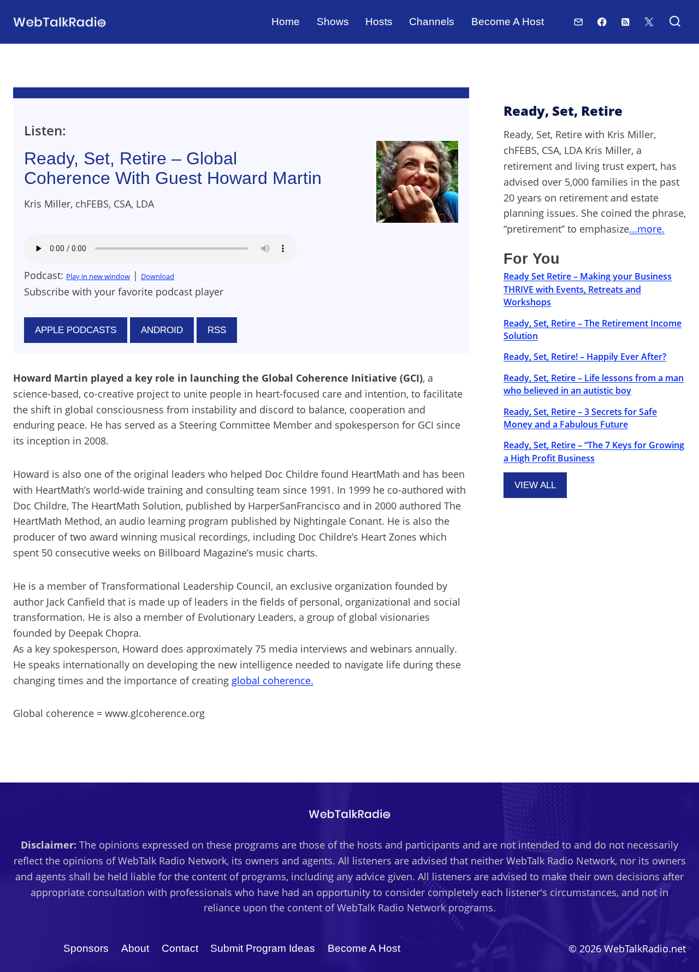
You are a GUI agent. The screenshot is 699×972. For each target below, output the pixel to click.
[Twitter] (649, 22)
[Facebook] (602, 22)
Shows (333, 21)
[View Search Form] (675, 22)
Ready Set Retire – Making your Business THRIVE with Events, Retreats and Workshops (587, 289)
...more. (647, 228)
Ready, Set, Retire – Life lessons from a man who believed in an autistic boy (593, 384)
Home (285, 21)
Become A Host (507, 21)
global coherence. (272, 680)
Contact (180, 948)
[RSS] (626, 22)
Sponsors (86, 948)
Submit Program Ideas (262, 948)
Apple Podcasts (75, 330)
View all (535, 485)
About (135, 948)
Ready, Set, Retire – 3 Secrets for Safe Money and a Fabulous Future (580, 418)
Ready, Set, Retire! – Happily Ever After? (584, 357)
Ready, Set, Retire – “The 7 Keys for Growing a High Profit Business (593, 451)
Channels (431, 21)
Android (162, 330)
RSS (217, 330)
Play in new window (98, 276)
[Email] (579, 22)
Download (157, 276)
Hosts (379, 21)
